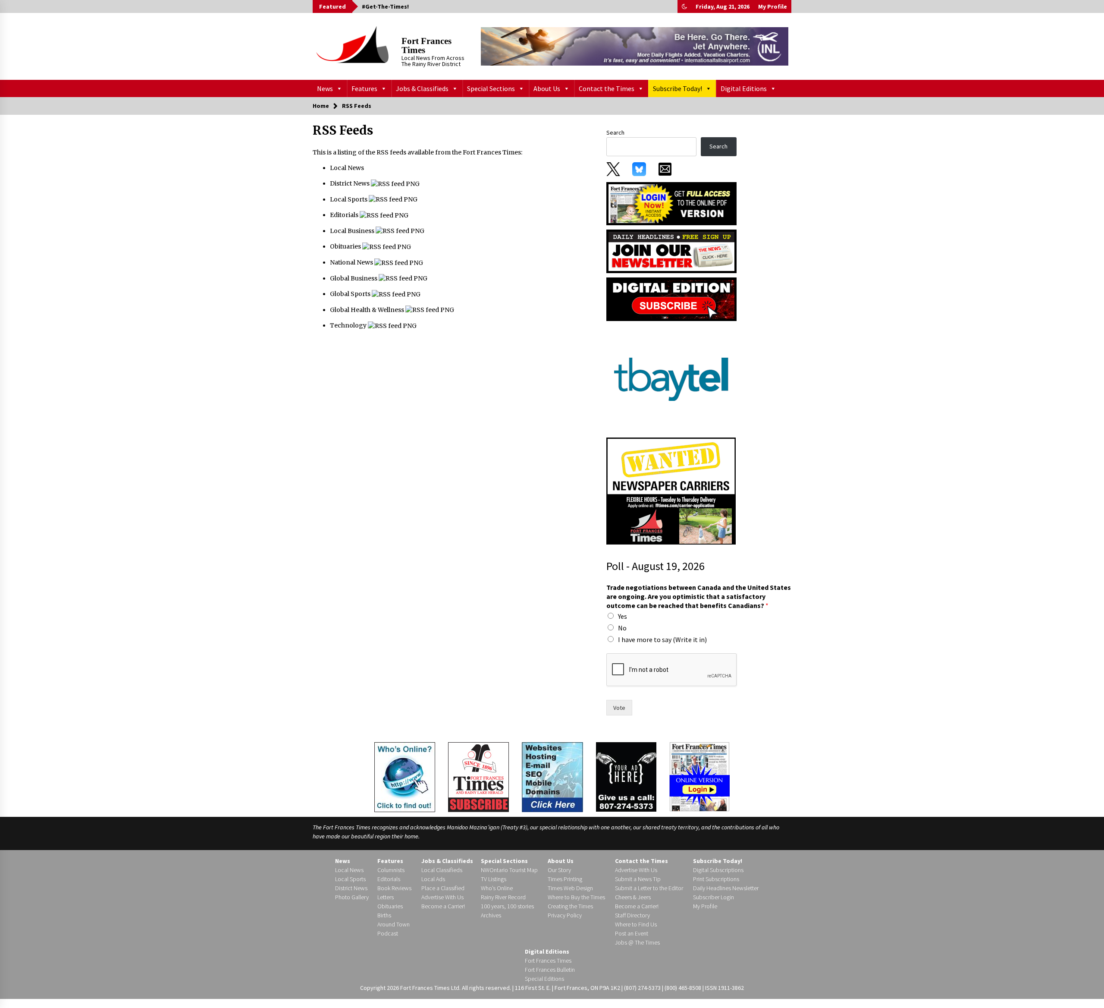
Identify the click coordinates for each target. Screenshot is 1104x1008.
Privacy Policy (565, 915)
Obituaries (346, 246)
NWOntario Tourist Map (509, 870)
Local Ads (433, 879)
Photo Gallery (352, 897)
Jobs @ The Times (637, 942)
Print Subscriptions (716, 879)
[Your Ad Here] (626, 777)
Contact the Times (606, 88)
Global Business (354, 278)
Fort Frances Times (426, 45)
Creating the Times (570, 906)
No (622, 628)
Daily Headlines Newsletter (726, 888)
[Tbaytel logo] (671, 379)
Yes (622, 616)
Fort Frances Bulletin (550, 969)
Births (384, 915)
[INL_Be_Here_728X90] (634, 46)
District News (350, 183)
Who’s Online (497, 888)
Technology (349, 325)
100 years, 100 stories (507, 906)
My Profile (772, 6)
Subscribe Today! (677, 88)
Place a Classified (442, 888)
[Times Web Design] (552, 776)
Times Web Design (570, 888)
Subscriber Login (713, 897)
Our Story (559, 870)
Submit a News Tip (638, 879)
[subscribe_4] (671, 251)
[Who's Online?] (404, 776)
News (325, 88)
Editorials (345, 215)
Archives (491, 915)
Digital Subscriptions (718, 870)
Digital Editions (744, 88)
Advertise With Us (442, 897)
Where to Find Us (636, 924)
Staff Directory (632, 915)
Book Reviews (394, 888)
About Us (546, 88)
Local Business (353, 231)
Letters (385, 897)
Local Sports (349, 199)
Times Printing (565, 879)
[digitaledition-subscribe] (671, 298)
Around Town (393, 924)
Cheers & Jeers (633, 897)
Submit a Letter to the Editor (649, 888)
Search (615, 132)
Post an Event (631, 933)
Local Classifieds (441, 870)
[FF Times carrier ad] (671, 491)
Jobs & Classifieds (422, 88)
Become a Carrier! (443, 906)
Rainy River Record (503, 897)
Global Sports (351, 294)
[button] (684, 6)
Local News (347, 168)
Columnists (391, 870)
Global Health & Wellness (367, 310)
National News (352, 262)
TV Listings (493, 879)
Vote (619, 708)
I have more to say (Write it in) (662, 639)
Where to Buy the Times (576, 897)
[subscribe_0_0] (671, 203)
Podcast (387, 933)
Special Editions (544, 979)
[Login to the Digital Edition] (699, 776)
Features (364, 88)
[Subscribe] (478, 777)
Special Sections (491, 88)
